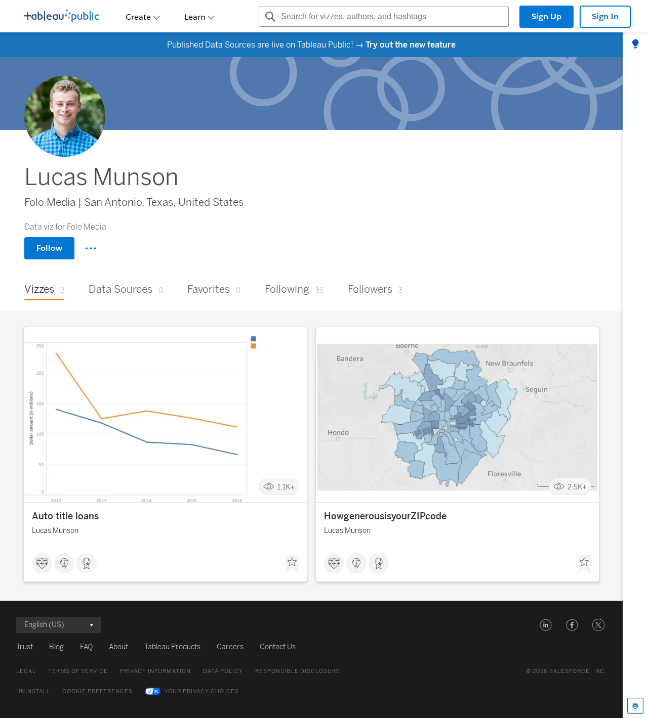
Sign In (605, 16)
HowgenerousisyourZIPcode (385, 516)
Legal (26, 671)
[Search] (269, 17)
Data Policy (223, 671)
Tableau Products (172, 647)
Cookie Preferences (97, 691)
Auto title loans (65, 516)
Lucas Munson (55, 530)
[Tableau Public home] (61, 16)
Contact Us (278, 647)
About (118, 647)
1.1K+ (286, 486)
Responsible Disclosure (297, 671)
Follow (49, 248)
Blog (56, 647)
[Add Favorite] (292, 564)
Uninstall (33, 691)
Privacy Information (155, 671)
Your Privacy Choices (202, 691)
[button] (546, 625)
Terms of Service (78, 671)
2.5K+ (577, 486)
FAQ (86, 647)
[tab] (635, 44)
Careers (230, 647)
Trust (24, 647)
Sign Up (546, 16)
